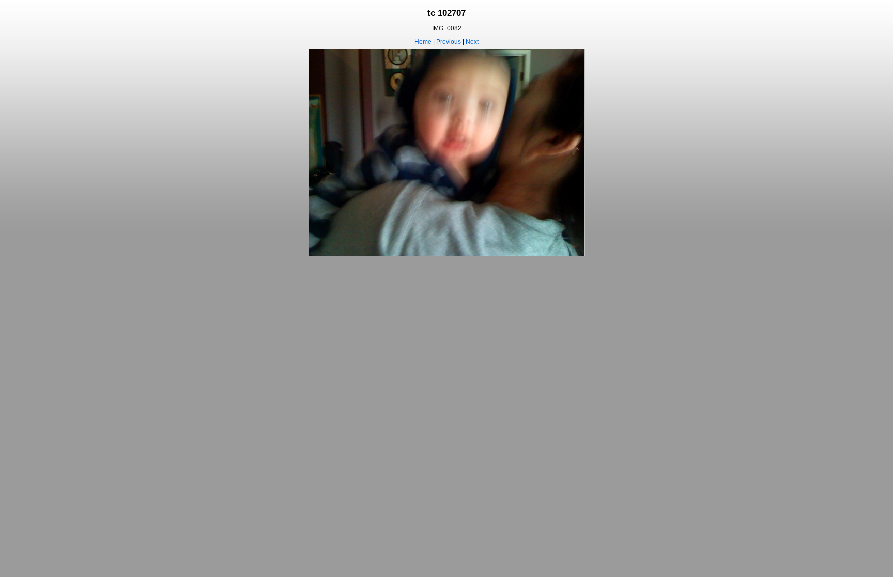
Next (472, 41)
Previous (448, 41)
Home (423, 41)
